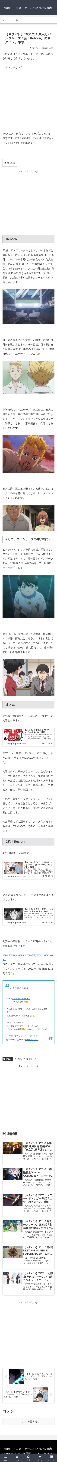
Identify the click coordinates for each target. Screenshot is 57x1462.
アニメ (9, 1059)
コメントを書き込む (28, 1421)
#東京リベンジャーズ (21, 998)
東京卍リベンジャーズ (26, 1059)
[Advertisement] (28, 98)
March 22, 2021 (31, 1040)
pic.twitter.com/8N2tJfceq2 (35, 1029)
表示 (12, 163)
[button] (51, 804)
